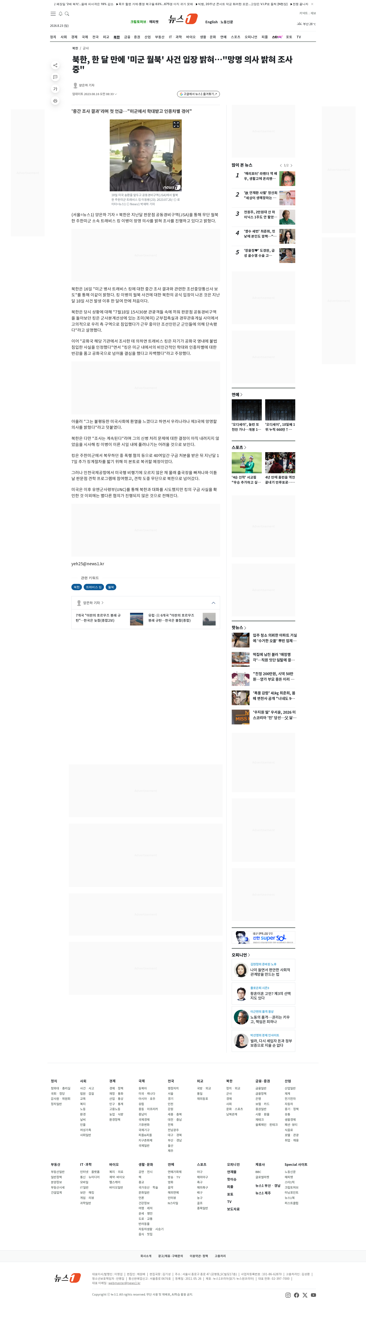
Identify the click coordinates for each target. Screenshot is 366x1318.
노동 (83, 1109)
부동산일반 (58, 1172)
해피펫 (154, 22)
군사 (229, 1094)
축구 (199, 1182)
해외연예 (173, 1193)
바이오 (114, 1164)
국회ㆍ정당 (58, 1094)
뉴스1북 (290, 1198)
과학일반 (85, 1203)
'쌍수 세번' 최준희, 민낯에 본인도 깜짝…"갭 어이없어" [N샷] (260, 236)
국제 (142, 1081)
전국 (171, 1081)
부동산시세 (58, 1187)
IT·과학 (86, 1164)
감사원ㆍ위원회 (60, 1099)
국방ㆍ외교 (204, 1088)
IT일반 (84, 1187)
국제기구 (144, 1130)
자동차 (289, 1104)
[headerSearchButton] (67, 13)
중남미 (143, 1114)
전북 (170, 1125)
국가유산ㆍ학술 (148, 1187)
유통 (287, 1114)
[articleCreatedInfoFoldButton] (115, 94)
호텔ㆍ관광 (292, 1135)
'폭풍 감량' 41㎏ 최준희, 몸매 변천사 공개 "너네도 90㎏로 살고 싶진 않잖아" (274, 699)
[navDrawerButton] (53, 13)
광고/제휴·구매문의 (170, 1256)
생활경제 (290, 1120)
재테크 (259, 1120)
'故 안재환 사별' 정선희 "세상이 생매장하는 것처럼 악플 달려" (260, 198)
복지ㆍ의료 (116, 1172)
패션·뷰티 (291, 1125)
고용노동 (114, 1109)
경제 (112, 1081)
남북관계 (231, 1114)
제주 (170, 1151)
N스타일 (173, 1203)
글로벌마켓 (262, 1177)
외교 (200, 1081)
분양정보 (56, 1182)
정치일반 (56, 1104)
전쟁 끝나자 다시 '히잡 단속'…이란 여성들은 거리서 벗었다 (299, 4)
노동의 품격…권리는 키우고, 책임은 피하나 (270, 1019)
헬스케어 (114, 1182)
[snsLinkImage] (288, 1295)
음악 (170, 1187)
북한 (75, 48)
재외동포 (202, 1099)
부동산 (55, 1164)
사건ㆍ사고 (87, 1088)
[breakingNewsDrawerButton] (60, 13)
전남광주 (173, 1130)
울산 (170, 1146)
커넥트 (303, 13)
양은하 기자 (86, 85)
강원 (170, 1109)
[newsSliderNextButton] (291, 165)
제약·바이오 (117, 1177)
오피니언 (239, 955)
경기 (170, 1099)
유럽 (141, 1104)
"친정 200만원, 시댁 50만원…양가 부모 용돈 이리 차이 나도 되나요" (273, 679)
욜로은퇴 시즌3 (259, 988)
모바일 (84, 1182)
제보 (313, 13)
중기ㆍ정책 (292, 1109)
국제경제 (144, 1120)
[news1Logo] (67, 1277)
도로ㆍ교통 (145, 1219)
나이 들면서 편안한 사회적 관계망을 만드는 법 (270, 972)
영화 (170, 1182)
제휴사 (260, 1164)
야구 (199, 1172)
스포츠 (237, 447)
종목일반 (202, 1208)
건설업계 (56, 1193)
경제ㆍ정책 (116, 1088)
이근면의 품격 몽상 (262, 1012)
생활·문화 (146, 1164)
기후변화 (144, 1125)
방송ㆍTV (174, 1177)
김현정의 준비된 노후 (263, 964)
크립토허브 (138, 22)
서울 (170, 1094)
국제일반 (144, 1146)
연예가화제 (175, 1172)
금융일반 (260, 1088)
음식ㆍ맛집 (145, 1234)
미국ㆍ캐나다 (147, 1094)
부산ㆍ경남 (175, 1140)
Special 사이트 (296, 1164)
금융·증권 (262, 1081)
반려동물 (144, 1224)
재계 (287, 1094)
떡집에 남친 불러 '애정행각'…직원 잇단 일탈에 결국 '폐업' (273, 660)
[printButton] (55, 100)
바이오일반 (116, 1187)
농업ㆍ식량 (116, 1114)
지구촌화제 (145, 1140)
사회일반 (85, 1135)
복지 (83, 1104)
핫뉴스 (237, 627)
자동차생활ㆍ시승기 (151, 1229)
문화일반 (144, 1193)
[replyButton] (55, 77)
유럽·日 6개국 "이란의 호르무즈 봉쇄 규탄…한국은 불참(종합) (171, 618)
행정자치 (173, 1088)
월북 (111, 587)
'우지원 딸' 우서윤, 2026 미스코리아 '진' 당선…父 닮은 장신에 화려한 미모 (274, 718)
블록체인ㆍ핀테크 (266, 1125)
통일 (199, 1094)
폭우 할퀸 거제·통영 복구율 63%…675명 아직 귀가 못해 (124, 4)
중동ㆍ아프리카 (148, 1109)
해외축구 (202, 1187)
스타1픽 (290, 1182)
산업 (288, 1081)
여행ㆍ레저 (145, 1208)
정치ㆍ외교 (233, 1088)
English (211, 22)
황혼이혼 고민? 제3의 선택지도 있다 (270, 995)
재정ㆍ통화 (116, 1094)
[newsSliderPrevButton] (281, 165)
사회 (83, 1081)
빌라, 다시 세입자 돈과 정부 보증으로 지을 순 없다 (271, 1043)
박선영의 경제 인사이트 (264, 1035)
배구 (199, 1193)
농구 (199, 1198)
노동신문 (226, 22)
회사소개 (145, 1256)
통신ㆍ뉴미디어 (90, 1177)
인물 (83, 1125)
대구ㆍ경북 (175, 1135)
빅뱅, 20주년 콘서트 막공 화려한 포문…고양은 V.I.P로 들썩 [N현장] (211, 4)
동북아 (143, 1088)
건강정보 (144, 1203)
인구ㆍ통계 (116, 1104)
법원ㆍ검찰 (87, 1094)
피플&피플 (145, 1135)
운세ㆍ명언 (145, 1213)
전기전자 (290, 1099)
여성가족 (85, 1130)
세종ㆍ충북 (175, 1114)
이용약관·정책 (199, 1256)
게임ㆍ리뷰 (87, 1198)
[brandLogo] (183, 18)
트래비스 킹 (94, 587)
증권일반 (260, 1109)
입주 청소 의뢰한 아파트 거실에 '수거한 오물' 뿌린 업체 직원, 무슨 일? (275, 641)
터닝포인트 (291, 1193)
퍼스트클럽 (291, 1203)
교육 (83, 1099)
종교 (141, 1182)
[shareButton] (55, 65)
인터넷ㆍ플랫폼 (90, 1172)
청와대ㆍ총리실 (60, 1088)
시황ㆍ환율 (262, 1114)
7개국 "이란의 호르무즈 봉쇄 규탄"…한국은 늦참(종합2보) (98, 618)
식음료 (289, 1130)
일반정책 (56, 1177)
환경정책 (114, 1120)
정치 (54, 1081)
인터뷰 (172, 1198)
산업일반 (290, 1088)
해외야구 (202, 1177)
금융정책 (260, 1094)
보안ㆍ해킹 (87, 1193)
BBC (258, 1172)
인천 (170, 1104)
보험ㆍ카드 (262, 1104)
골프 (199, 1203)
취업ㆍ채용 (292, 1140)
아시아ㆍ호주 (147, 1099)
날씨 (83, 1120)
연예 (235, 394)
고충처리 (220, 1256)
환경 (83, 1114)
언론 (141, 1198)
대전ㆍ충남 (175, 1120)
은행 (258, 1099)
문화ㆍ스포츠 (234, 1109)
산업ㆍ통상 (116, 1099)
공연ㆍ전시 (145, 1172)
